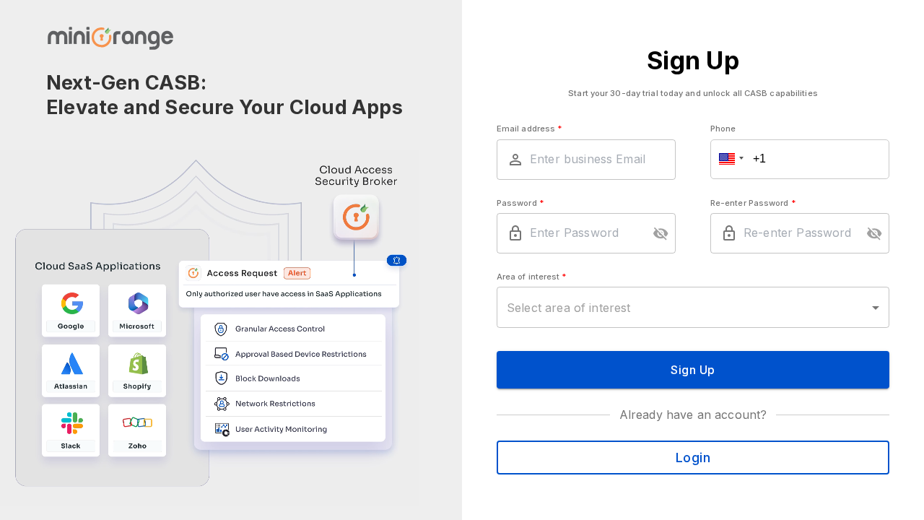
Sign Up (693, 370)
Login (693, 457)
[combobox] (693, 307)
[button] (729, 159)
